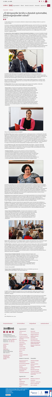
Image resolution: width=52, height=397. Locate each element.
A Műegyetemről (22, 331)
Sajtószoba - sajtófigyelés (35, 381)
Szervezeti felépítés (23, 334)
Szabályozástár (22, 346)
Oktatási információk (35, 332)
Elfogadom (8, 394)
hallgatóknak (32, 323)
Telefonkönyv (6, 344)
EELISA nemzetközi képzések (34, 364)
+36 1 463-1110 (11, 341)
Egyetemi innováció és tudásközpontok (23, 361)
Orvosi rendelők (22, 348)
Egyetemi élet (22, 376)
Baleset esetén (22, 350)
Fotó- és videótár (34, 385)
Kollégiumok (21, 383)
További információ (9, 392)
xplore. (10, 1)
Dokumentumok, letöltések (22, 344)
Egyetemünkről (22, 329)
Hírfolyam (11, 9)
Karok (20, 332)
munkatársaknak (45, 323)
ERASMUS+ (33, 362)
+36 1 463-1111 (11, 340)
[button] (16, 5)
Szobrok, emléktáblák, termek (23, 355)
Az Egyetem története (23, 336)
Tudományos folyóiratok (24, 372)
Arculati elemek (6, 357)
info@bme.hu (14, 339)
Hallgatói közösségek (23, 384)
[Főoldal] (8, 328)
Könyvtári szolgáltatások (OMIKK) (35, 346)
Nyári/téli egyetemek (35, 369)
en (47, 1)
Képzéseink (33, 331)
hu (46, 1)
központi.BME (5, 9)
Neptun (20, 351)
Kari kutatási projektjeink (24, 363)
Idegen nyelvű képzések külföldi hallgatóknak (35, 343)
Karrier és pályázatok (35, 383)
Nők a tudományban (23, 340)
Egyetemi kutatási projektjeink (22, 370)
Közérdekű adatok (6, 355)
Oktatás (32, 329)
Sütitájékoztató (6, 356)
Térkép (4, 347)
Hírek (32, 376)
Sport (20, 386)
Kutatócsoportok (22, 365)
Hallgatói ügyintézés (35, 334)
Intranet (4, 346)
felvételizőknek (21, 323)
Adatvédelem (21, 342)
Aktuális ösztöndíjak (35, 360)
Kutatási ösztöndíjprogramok (23, 367)
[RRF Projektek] (40, 393)
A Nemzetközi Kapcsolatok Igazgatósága (36, 373)
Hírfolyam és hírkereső (35, 378)
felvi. (5, 1)
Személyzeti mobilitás (35, 371)
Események (33, 380)
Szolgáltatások (22, 381)
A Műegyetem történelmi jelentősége (24, 338)
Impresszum (5, 349)
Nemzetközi (33, 358)
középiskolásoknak (7, 323)
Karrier (4, 345)
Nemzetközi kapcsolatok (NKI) (24, 379)
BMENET (5, 358)
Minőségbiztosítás (34, 339)
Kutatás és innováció (24, 358)
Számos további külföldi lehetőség (35, 367)
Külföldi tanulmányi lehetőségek (34, 337)
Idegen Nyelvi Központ (35, 340)
